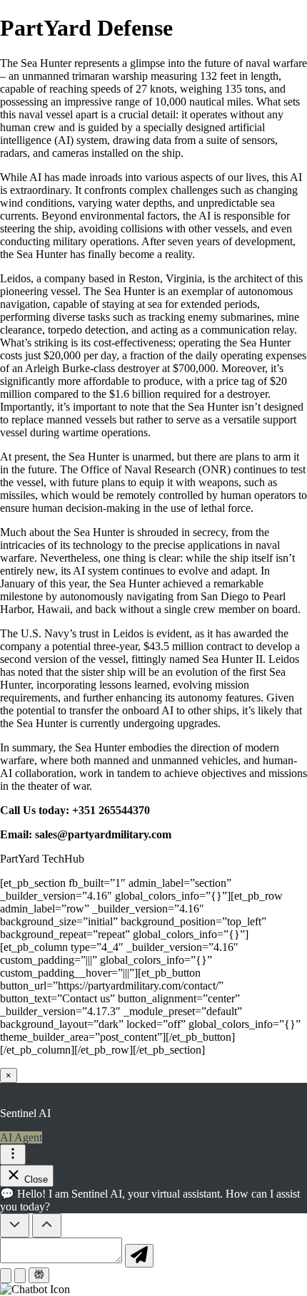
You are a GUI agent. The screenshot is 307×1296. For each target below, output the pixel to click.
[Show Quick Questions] (46, 1225)
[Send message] (139, 1255)
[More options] (13, 1154)
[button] (153, 1289)
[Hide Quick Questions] (14, 1225)
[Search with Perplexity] (39, 1275)
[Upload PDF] (5, 1275)
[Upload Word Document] (20, 1275)
